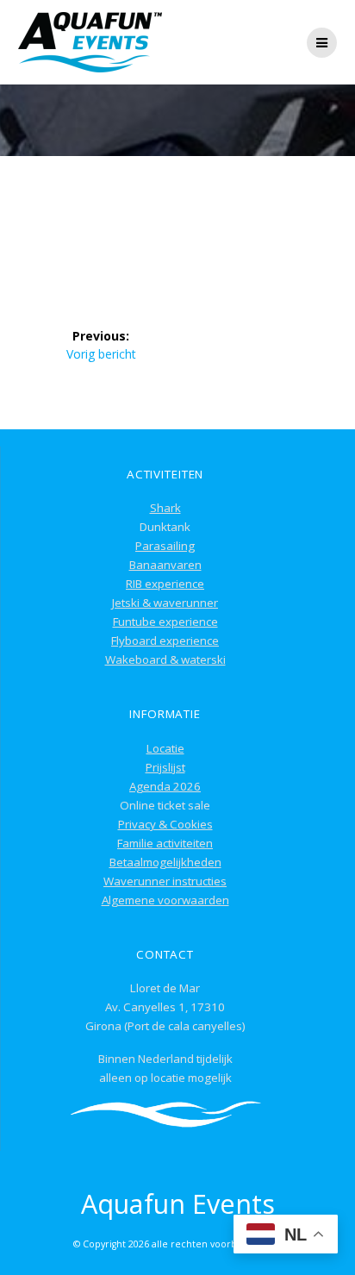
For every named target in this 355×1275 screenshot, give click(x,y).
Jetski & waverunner (165, 602)
